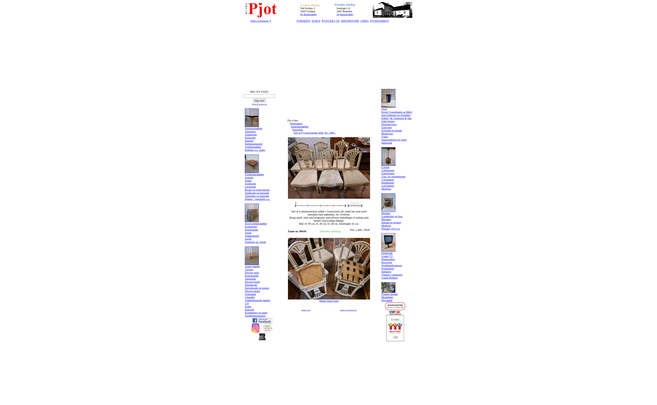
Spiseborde (251, 134)
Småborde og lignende (257, 193)
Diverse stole (252, 272)
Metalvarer (387, 133)
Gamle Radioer (389, 277)
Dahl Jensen (388, 121)
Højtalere (386, 271)
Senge (248, 232)
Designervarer (389, 124)
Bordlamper (387, 182)
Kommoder (251, 226)
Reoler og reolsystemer (257, 189)
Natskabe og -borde (255, 242)
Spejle (248, 239)
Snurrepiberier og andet (394, 139)
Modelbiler (387, 297)
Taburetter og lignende (257, 196)
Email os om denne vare (348, 310)
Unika (384, 136)
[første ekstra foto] (329, 300)
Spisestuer (250, 131)
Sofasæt (249, 177)
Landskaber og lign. (392, 216)
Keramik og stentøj (391, 130)
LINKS (364, 20)
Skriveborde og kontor (257, 288)
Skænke (249, 140)
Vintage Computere (391, 274)
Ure (247, 303)
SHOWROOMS (350, 20)
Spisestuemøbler (299, 126)
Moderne (386, 188)
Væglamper (387, 179)
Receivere (386, 262)
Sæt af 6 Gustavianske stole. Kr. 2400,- (315, 132)
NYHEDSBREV (379, 20)
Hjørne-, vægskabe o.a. (257, 199)
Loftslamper (387, 170)
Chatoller (250, 297)
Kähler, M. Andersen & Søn (396, 118)
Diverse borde (252, 281)
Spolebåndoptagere (255, 315)
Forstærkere (387, 268)
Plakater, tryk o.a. (390, 228)
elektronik (386, 142)
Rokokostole (252, 275)
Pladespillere (388, 259)
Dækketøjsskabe (254, 143)
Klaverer (249, 309)
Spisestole (250, 137)
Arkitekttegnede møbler (257, 300)
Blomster (386, 219)
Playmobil (386, 300)
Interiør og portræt (391, 222)
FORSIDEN (303, 20)
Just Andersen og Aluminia (395, 115)
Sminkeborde (252, 235)
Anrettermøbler (253, 147)
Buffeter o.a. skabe (255, 150)
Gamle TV (387, 256)
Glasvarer (386, 127)
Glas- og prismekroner (393, 176)
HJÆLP (316, 20)
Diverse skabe (252, 291)
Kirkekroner (388, 173)
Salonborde (251, 285)
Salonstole (250, 278)
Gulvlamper (387, 185)
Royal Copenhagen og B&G (396, 112)
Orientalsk (250, 294)
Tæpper (249, 269)
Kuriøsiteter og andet (256, 312)
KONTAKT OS (331, 20)
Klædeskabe (251, 229)
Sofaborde (250, 183)
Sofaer (248, 180)
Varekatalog (295, 123)
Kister (248, 306)
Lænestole (250, 186)
